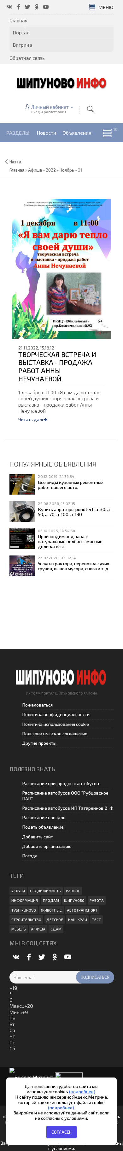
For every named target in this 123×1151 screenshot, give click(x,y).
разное (73, 891)
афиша (38, 929)
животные (51, 910)
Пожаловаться (37, 705)
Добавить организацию (47, 846)
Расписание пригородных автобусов (60, 783)
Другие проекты (39, 743)
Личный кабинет (50, 107)
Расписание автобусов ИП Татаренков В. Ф (68, 808)
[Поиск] (90, 109)
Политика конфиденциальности (56, 714)
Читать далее (32, 419)
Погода (30, 855)
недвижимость (45, 891)
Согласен (61, 1132)
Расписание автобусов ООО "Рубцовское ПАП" (65, 795)
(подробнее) (82, 1091)
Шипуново (74, 900)
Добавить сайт (37, 836)
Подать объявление (43, 827)
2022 (51, 170)
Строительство (26, 919)
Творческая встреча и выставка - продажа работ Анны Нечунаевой (57, 366)
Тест (96, 919)
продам (51, 900)
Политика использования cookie (55, 724)
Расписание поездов (44, 817)
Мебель (18, 929)
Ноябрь (67, 170)
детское (54, 919)
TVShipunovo (23, 910)
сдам (56, 929)
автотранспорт (82, 910)
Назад (15, 161)
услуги (18, 891)
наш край (77, 919)
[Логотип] (61, 82)
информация (24, 900)
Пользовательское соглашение (54, 733)
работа (97, 900)
